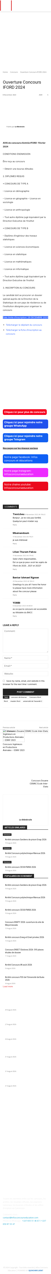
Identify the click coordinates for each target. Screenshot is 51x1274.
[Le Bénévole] (5, 126)
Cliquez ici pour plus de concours (24, 411)
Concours (14, 72)
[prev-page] (3, 872)
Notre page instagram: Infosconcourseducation (18, 472)
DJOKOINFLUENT (36, 1270)
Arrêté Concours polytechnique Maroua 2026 (25, 853)
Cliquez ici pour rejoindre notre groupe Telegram (23, 437)
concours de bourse (19, 697)
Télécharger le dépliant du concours (24, 324)
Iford (6, 701)
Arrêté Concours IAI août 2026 (18, 965)
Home (5, 72)
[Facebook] (18, 1244)
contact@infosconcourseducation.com (20, 1217)
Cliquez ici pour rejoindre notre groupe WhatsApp (23, 424)
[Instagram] (25, 1244)
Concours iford (35, 697)
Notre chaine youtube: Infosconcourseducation (18, 486)
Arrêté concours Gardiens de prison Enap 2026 (25, 839)
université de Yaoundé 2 (32, 701)
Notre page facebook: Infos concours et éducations (20, 459)
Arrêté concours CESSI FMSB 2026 (20, 867)
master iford (15, 701)
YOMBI (16, 603)
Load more (8, 986)
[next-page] (5, 872)
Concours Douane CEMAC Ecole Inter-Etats (39, 783)
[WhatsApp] (32, 1244)
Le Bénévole (20, 127)
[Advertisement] (25, 38)
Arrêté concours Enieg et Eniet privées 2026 (24, 937)
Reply (15, 525)
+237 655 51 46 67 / (31, 1220)
